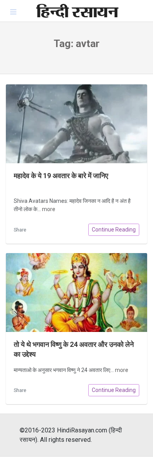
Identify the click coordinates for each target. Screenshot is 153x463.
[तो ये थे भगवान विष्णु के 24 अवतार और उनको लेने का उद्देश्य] (76, 292)
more (48, 209)
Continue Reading (114, 229)
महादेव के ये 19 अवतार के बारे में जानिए (61, 176)
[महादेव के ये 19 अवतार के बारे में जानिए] (76, 123)
